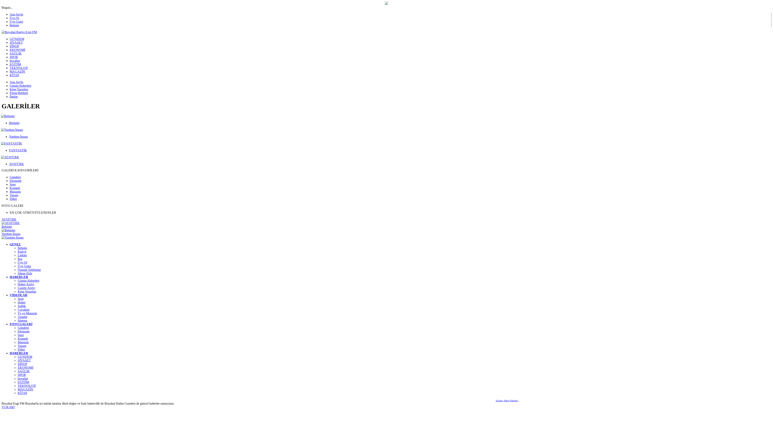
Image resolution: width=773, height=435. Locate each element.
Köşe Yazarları (27, 291)
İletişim (22, 248)
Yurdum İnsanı (18, 136)
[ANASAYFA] (19, 32)
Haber (22, 302)
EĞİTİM (23, 382)
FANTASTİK (18, 150)
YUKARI (8, 407)
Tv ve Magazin (27, 313)
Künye (22, 251)
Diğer (13, 199)
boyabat (23, 378)
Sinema (22, 320)
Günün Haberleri (28, 280)
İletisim (14, 25)
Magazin (15, 191)
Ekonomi (15, 180)
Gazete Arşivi (26, 288)
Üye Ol (14, 18)
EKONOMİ (25, 367)
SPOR (22, 375)
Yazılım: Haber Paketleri (507, 400)
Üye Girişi (16, 21)
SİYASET (24, 360)
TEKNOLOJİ (27, 385)
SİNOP (22, 364)
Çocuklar (23, 309)
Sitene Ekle (25, 273)
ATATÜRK (16, 164)
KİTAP (22, 393)
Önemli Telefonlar (29, 269)
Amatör (22, 317)
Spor (13, 184)
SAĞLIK (24, 371)
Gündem (15, 177)
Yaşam (14, 195)
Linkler (22, 255)
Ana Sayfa (16, 14)
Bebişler (14, 123)
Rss (20, 259)
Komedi (15, 188)
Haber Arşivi (26, 284)
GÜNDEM (25, 356)
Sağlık (22, 306)
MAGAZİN (25, 389)
